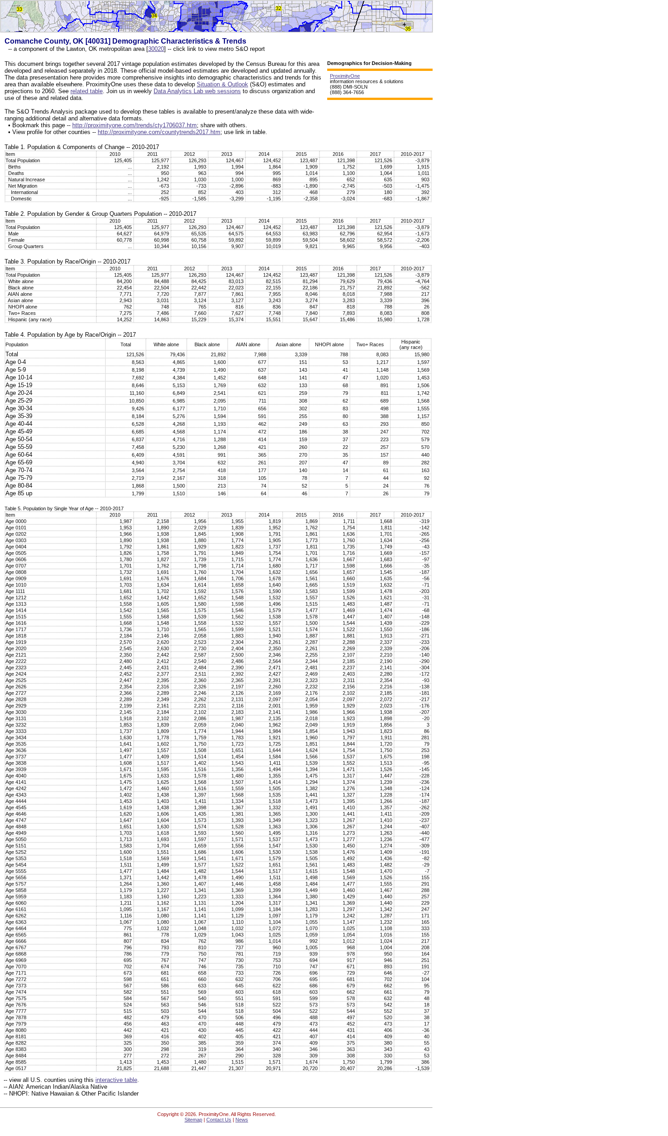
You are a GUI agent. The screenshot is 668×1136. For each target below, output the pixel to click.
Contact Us (218, 1119)
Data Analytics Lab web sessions (197, 91)
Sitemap (193, 1119)
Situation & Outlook (222, 84)
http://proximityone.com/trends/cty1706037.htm (134, 125)
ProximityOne (345, 76)
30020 (156, 48)
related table (86, 91)
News (241, 1119)
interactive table (116, 1079)
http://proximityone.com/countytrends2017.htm (159, 132)
